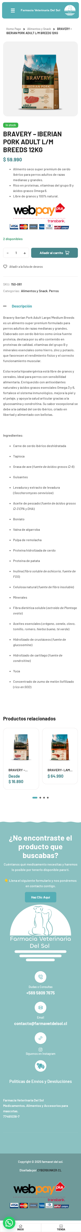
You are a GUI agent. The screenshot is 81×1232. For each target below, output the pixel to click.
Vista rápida (30, 745)
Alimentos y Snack (39, 29)
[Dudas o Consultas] (40, 977)
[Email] (40, 1007)
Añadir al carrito (51, 253)
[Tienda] (61, 1226)
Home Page (13, 29)
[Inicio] (20, 1226)
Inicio (20, 1229)
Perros (54, 291)
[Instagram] (40, 1050)
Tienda (61, 1229)
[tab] (40, 306)
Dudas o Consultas (41, 987)
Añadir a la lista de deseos (26, 266)
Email (40, 1017)
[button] (34, 797)
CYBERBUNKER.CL (49, 1170)
